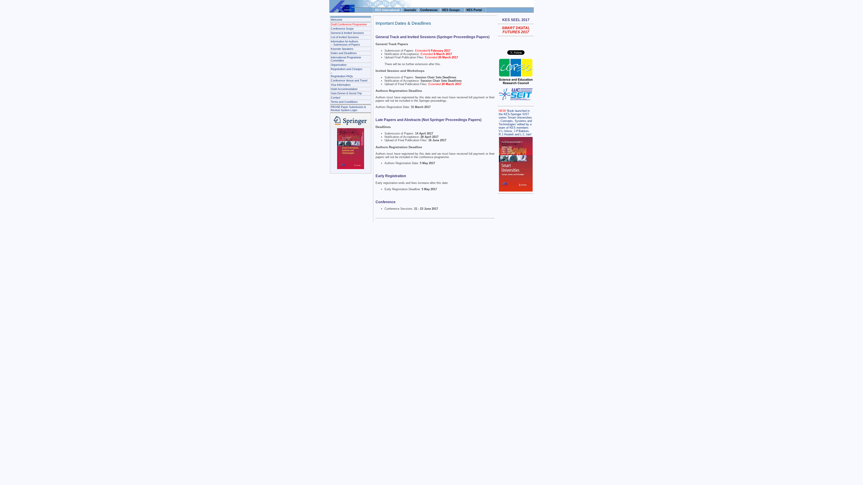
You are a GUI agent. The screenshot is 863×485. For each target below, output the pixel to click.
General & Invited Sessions (347, 33)
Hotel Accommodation (344, 89)
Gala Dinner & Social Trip (346, 93)
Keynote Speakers (342, 49)
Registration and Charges (346, 69)
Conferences (429, 10)
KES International (387, 10)
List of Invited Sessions (345, 37)
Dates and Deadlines (344, 53)
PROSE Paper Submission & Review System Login (348, 109)
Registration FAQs (342, 76)
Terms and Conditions (344, 102)
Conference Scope (342, 28)
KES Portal (474, 10)
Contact (335, 97)
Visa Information (341, 84)
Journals (410, 10)
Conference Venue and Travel (349, 80)
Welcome (336, 19)
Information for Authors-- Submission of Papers (345, 43)
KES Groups (451, 10)
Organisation (339, 64)
